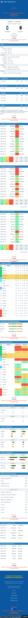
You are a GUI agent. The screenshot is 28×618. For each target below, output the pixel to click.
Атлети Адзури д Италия (14, 57)
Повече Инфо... (24, 206)
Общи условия (14, 598)
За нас (14, 590)
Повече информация (16, 617)
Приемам (25, 616)
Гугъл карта (10, 63)
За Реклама (14, 595)
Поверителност (14, 600)
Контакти (14, 593)
